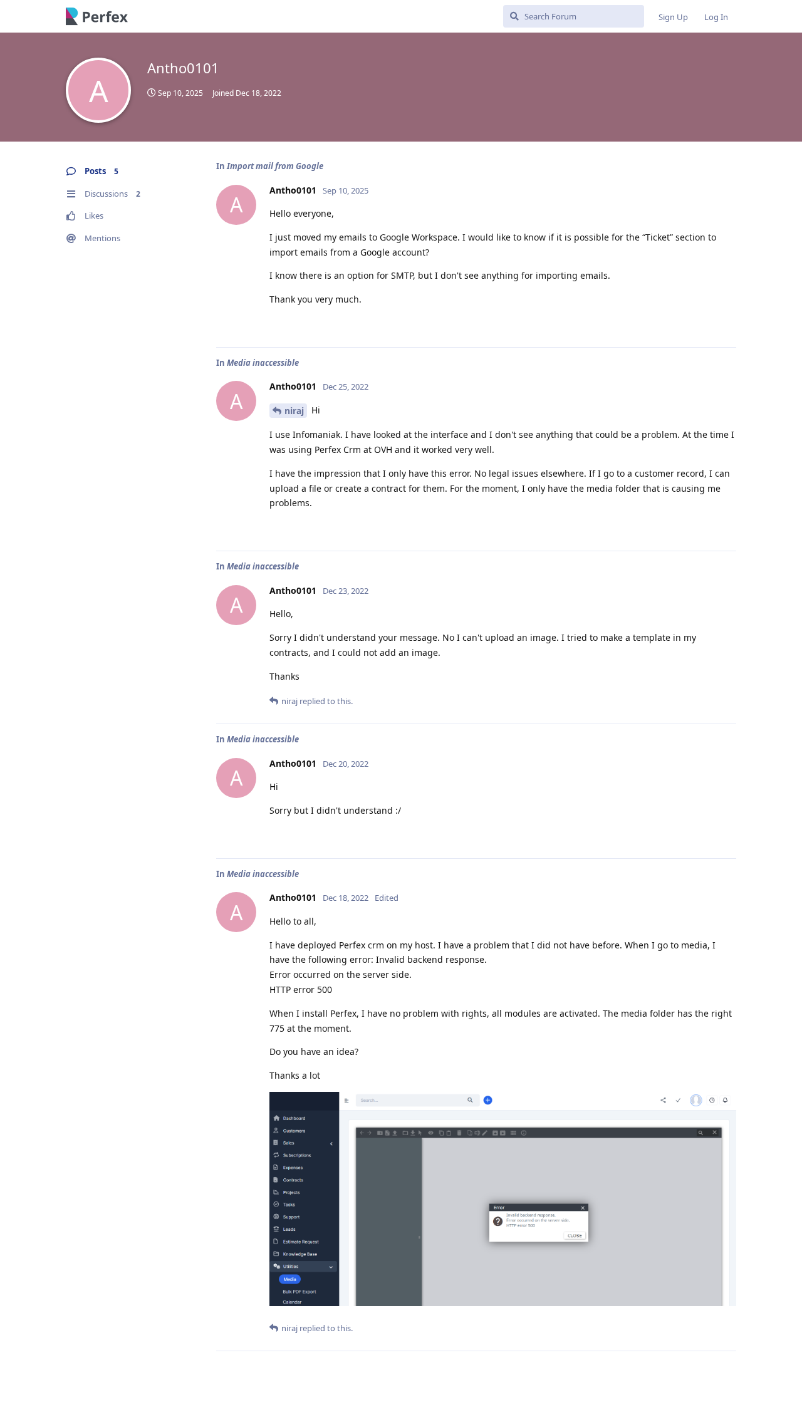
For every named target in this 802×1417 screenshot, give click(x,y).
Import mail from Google (275, 166)
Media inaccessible (263, 362)
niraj (294, 411)
